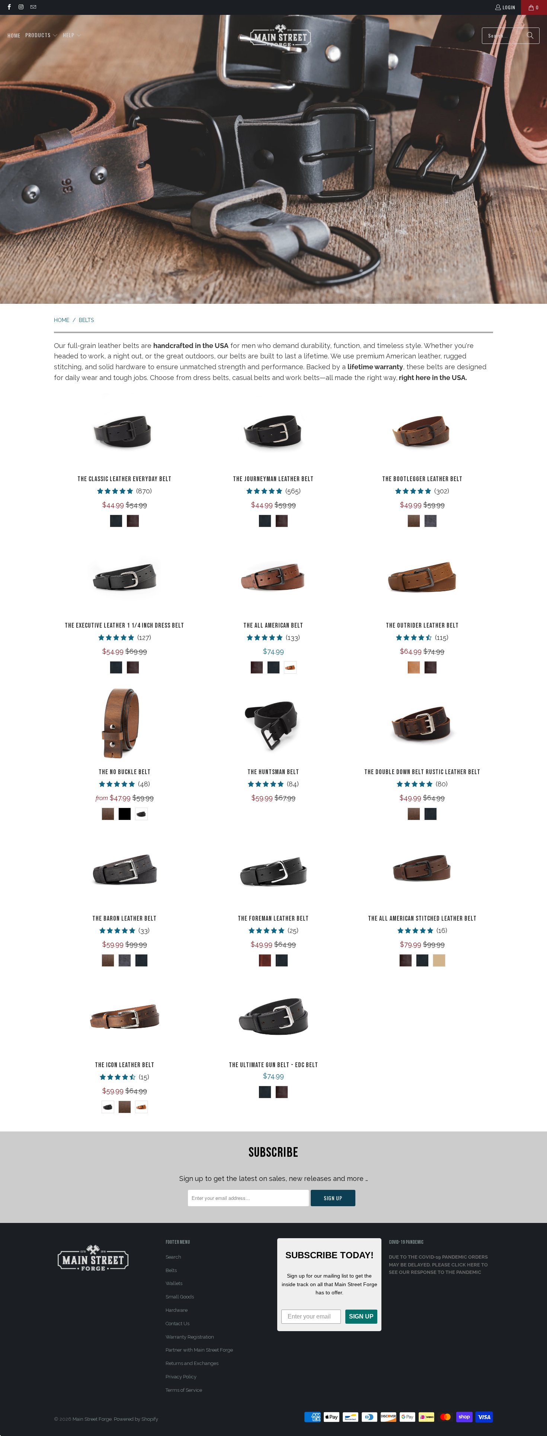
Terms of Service (184, 1390)
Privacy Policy (181, 1376)
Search (173, 1257)
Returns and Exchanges (192, 1363)
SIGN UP (361, 1316)
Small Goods (180, 1297)
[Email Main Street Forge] (33, 7)
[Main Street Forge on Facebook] (9, 7)
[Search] (530, 36)
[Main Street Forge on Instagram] (20, 7)
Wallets (174, 1283)
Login (509, 7)
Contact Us (177, 1323)
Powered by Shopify (136, 1419)
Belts (171, 1270)
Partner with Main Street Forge (199, 1350)
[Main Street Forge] (280, 35)
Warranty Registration (190, 1337)
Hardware (177, 1310)
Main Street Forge (92, 1419)
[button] (41, 35)
